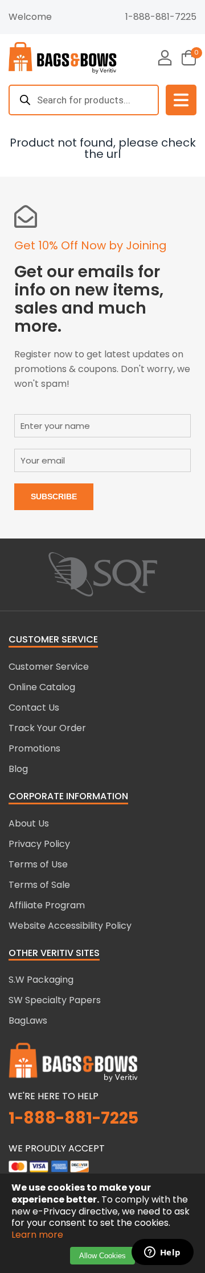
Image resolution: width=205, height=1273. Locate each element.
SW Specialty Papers (55, 1000)
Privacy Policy (39, 843)
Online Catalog (42, 687)
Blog (18, 768)
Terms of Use (38, 864)
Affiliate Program (47, 905)
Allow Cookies (102, 1255)
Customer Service (49, 666)
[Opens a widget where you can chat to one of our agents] (162, 1253)
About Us (29, 823)
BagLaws (28, 1020)
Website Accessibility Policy (70, 925)
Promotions (34, 748)
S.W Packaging (41, 979)
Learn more (37, 1234)
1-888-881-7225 (160, 16)
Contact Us (34, 707)
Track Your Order (47, 727)
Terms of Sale (39, 884)
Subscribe (54, 496)
